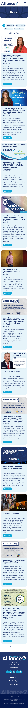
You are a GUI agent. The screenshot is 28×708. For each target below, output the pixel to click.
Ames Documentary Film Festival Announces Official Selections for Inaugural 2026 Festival (14, 218)
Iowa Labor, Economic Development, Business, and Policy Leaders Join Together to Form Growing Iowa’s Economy (13, 321)
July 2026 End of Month (11, 371)
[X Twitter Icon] (17, 671)
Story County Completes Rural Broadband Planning (14, 561)
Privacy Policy (11, 696)
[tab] (3, 25)
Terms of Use (17, 696)
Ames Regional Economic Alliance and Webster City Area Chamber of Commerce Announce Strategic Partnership (13, 165)
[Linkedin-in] (14, 671)
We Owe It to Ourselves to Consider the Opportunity (12, 467)
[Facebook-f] (7, 671)
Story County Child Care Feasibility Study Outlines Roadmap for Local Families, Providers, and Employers (13, 419)
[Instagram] (10, 671)
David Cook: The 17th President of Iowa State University (11, 271)
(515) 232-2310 (14, 667)
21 (17, 646)
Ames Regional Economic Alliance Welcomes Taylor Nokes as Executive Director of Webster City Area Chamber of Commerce (14, 58)
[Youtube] (20, 671)
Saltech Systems (20, 703)
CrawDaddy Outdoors (11, 513)
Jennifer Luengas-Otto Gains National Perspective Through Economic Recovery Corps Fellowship (14, 111)
